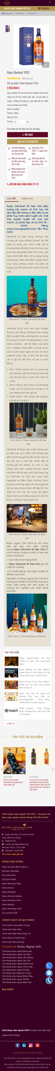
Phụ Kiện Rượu (9, 875)
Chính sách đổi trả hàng (13, 942)
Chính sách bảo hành (11, 929)
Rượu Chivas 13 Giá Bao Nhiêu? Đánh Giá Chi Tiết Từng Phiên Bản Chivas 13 (34, 684)
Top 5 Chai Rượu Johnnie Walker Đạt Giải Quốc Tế (13, 782)
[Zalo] (24, 1045)
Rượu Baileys (8, 904)
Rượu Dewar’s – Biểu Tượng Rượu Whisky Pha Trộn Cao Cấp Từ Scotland (34, 711)
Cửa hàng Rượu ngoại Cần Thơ (16, 960)
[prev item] (52, 769)
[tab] (12, 198)
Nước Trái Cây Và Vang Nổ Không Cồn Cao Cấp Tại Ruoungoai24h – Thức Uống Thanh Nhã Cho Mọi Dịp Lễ (34, 698)
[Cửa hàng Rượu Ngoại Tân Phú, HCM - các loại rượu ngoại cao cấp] (7, 2)
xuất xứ (11, 723)
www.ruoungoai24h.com (21, 228)
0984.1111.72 (10, 841)
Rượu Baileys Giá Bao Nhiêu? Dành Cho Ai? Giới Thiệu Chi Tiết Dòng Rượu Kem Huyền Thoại (34, 672)
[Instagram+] (31, 1045)
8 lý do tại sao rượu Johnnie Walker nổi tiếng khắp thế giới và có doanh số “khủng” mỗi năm (40, 785)
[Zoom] (45, 65)
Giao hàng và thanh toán (13, 938)
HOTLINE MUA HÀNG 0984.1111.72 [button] (24, 184)
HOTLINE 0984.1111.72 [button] (17, 8)
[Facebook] (17, 1045)
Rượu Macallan (9, 892)
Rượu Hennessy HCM (11, 908)
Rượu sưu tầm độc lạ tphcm (15, 867)
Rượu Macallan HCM (11, 900)
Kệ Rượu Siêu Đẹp (10, 871)
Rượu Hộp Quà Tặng (11, 883)
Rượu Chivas (8, 888)
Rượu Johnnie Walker (12, 896)
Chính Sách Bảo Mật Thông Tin (16, 933)
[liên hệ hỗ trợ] (49, 965)
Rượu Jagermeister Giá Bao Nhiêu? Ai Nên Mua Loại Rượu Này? (34, 661)
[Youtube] (38, 1045)
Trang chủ (8, 13)
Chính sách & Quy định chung (16, 925)
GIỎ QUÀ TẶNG (9, 879)
